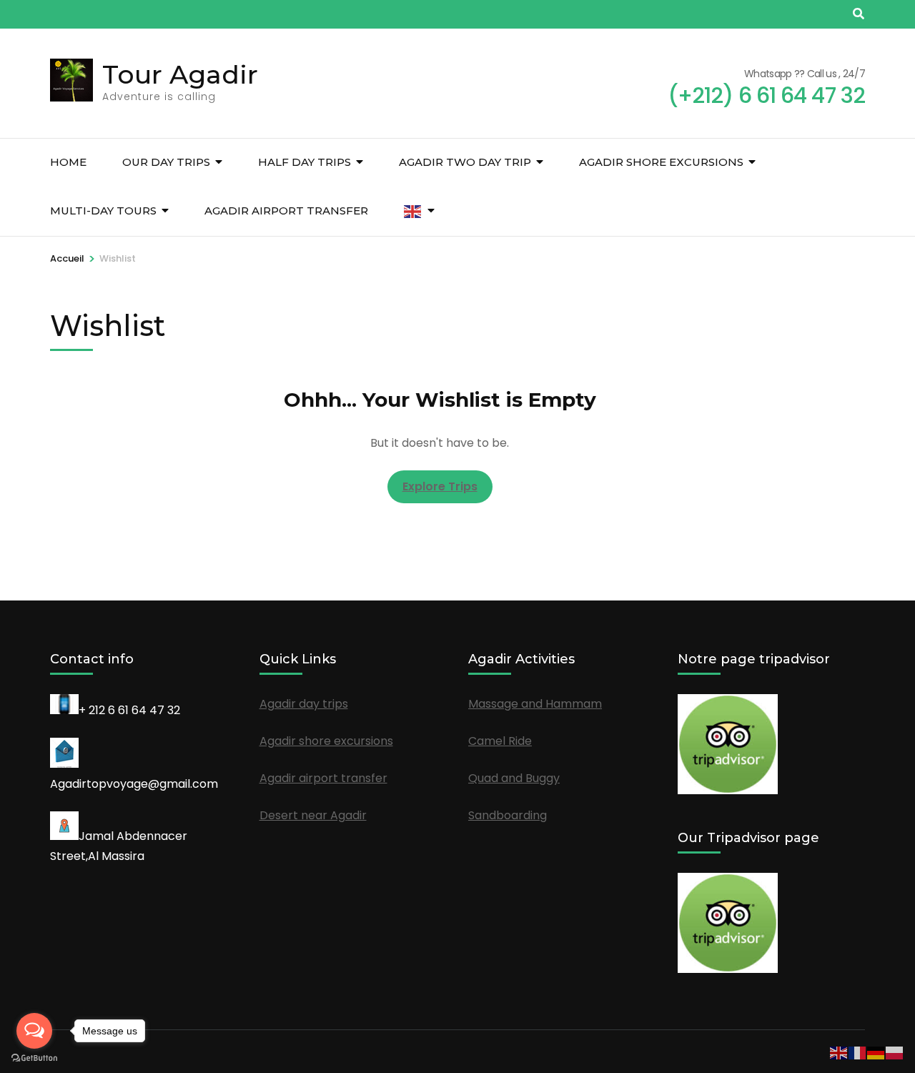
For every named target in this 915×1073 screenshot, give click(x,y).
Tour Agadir (180, 74)
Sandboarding (507, 815)
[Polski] (895, 1052)
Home (68, 162)
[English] (413, 211)
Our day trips (166, 162)
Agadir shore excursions (661, 162)
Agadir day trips (303, 704)
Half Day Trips (304, 162)
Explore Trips (440, 486)
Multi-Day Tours (103, 210)
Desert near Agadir (313, 815)
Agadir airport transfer (286, 210)
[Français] (858, 1052)
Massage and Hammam (535, 704)
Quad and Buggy (514, 778)
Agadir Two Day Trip (465, 162)
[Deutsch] (876, 1052)
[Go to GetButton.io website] (34, 1058)
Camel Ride (500, 741)
